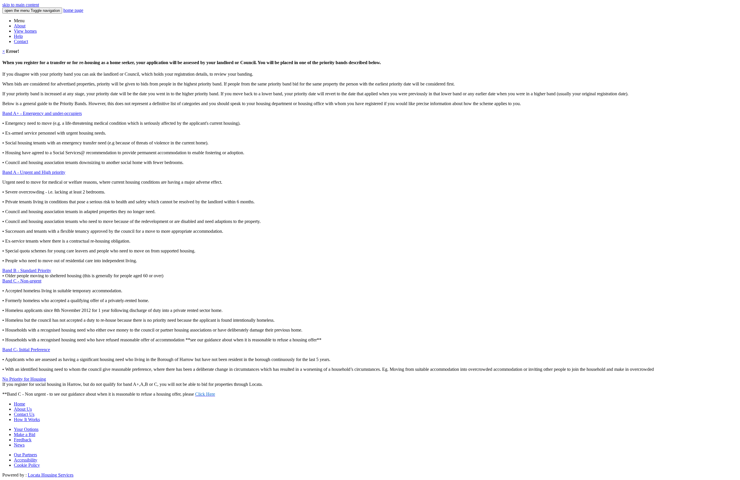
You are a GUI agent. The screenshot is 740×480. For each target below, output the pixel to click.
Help (18, 36)
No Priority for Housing (24, 379)
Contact (21, 41)
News (19, 444)
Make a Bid (24, 434)
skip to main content (20, 4)
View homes (25, 31)
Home (19, 403)
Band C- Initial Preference (26, 349)
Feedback (23, 439)
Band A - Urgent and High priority (33, 172)
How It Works (27, 419)
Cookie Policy (27, 465)
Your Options (26, 429)
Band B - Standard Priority (26, 270)
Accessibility (25, 459)
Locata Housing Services (50, 474)
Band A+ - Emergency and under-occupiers (42, 113)
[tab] (370, 113)
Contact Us (24, 414)
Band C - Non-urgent (21, 280)
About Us (23, 409)
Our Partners (25, 454)
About (19, 25)
